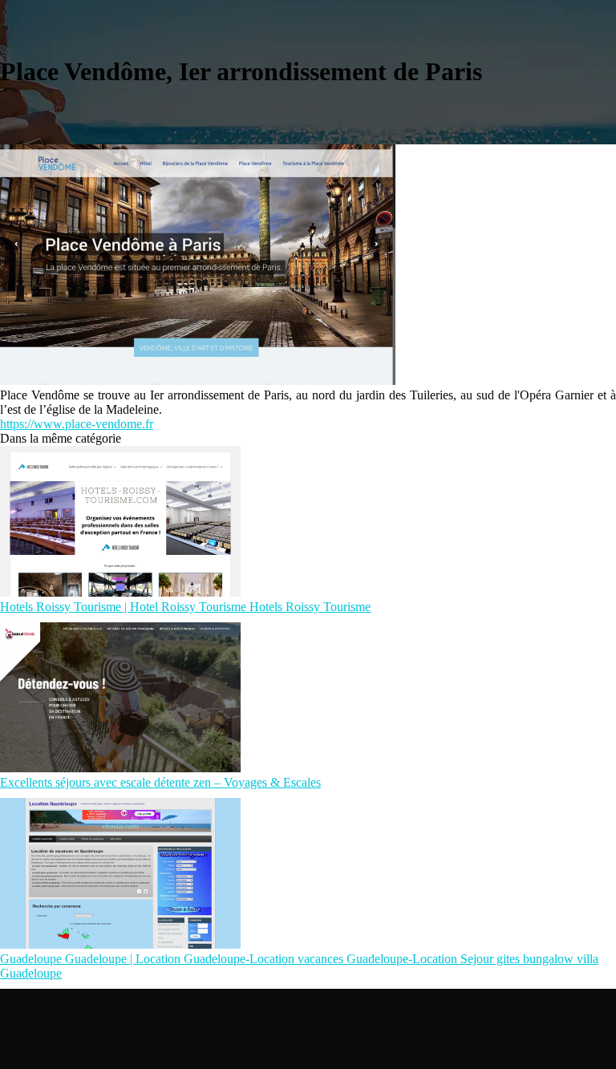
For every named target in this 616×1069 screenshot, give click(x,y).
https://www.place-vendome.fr (76, 424)
